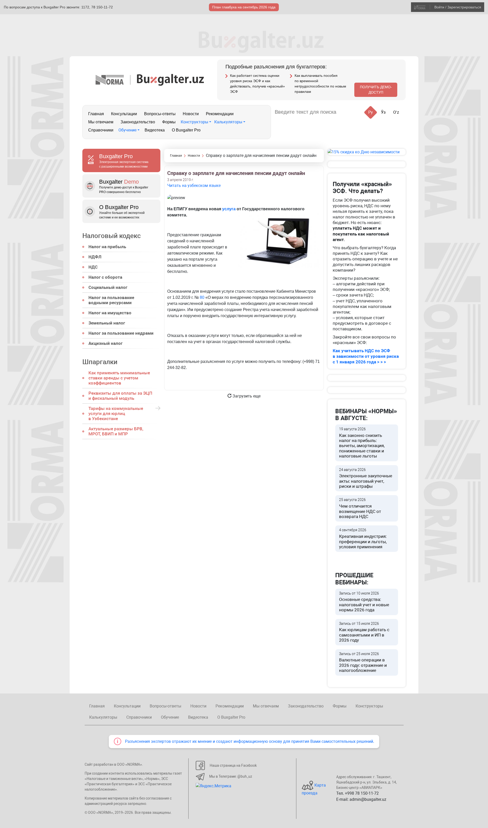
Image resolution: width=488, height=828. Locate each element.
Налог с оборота (105, 277)
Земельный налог (106, 323)
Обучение (127, 130)
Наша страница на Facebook (233, 765)
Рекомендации (220, 114)
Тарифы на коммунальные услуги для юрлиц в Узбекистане (115, 413)
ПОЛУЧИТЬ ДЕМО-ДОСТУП (376, 89)
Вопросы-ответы (160, 114)
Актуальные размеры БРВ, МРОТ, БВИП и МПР (115, 431)
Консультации (124, 114)
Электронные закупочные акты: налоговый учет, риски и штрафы (365, 478)
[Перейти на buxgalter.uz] (170, 79)
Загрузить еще (246, 396)
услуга (229, 209)
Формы (169, 122)
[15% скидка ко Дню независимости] (367, 152)
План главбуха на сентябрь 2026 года (244, 7)
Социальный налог (107, 287)
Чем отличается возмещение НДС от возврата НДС (360, 508)
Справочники (100, 130)
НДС (93, 267)
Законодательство (137, 122)
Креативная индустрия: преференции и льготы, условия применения (363, 538)
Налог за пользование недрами (121, 333)
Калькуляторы (228, 122)
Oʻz (396, 112)
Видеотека (155, 130)
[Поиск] (346, 112)
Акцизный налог (105, 343)
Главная (96, 114)
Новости (191, 114)
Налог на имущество (109, 312)
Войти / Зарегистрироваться (457, 7)
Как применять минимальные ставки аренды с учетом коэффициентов (119, 378)
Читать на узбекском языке (194, 185)
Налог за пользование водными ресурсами (111, 300)
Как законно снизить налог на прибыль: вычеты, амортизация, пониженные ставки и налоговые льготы (362, 443)
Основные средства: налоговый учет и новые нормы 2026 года (364, 602)
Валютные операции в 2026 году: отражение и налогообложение (363, 662)
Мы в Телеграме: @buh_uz (230, 776)
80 (202, 297)
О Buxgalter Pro (186, 130)
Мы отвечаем (100, 122)
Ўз (383, 112)
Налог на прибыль (107, 246)
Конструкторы (194, 122)
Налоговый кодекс (111, 235)
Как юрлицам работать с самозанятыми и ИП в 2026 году (364, 632)
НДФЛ (94, 256)
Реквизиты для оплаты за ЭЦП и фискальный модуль (120, 396)
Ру (370, 112)
